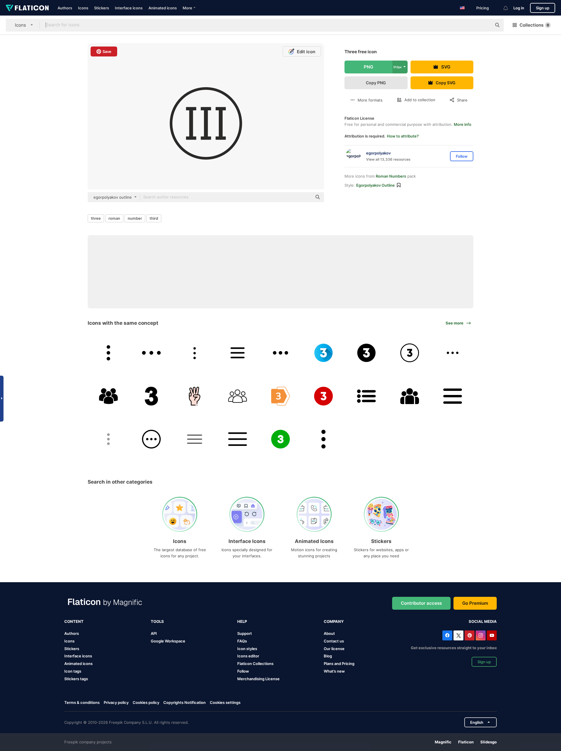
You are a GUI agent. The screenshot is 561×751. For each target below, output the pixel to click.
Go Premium (475, 603)
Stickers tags (76, 678)
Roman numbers (391, 176)
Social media (483, 621)
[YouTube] (492, 635)
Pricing (482, 8)
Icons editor (248, 656)
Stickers (101, 8)
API (154, 633)
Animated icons (162, 8)
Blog (328, 656)
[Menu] (237, 352)
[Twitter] (458, 635)
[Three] (151, 395)
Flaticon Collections (255, 663)
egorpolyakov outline (375, 185)
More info (462, 124)
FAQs (242, 641)
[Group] (409, 395)
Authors (65, 8)
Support (244, 633)
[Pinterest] (470, 635)
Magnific (443, 742)
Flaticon (466, 742)
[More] (151, 352)
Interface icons (129, 8)
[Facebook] (447, 635)
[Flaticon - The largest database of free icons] (27, 8)
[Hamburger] (194, 439)
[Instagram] (481, 635)
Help (242, 621)
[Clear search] (484, 25)
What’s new (334, 671)
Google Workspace (168, 641)
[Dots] (108, 352)
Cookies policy (146, 702)
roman (114, 218)
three (96, 218)
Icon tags (72, 671)
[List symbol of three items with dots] (366, 395)
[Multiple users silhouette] (108, 395)
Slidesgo (488, 742)
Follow (243, 671)
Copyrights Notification (184, 702)
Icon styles (247, 648)
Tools (157, 621)
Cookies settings (225, 702)
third (154, 218)
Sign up (542, 8)
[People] (237, 395)
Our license (334, 648)
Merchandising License (258, 678)
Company (334, 621)
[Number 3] (323, 352)
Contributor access (421, 603)
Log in (518, 8)
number (135, 218)
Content (74, 621)
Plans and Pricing (339, 663)
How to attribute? (403, 136)
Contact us (334, 641)
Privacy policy (116, 702)
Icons (83, 8)
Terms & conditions (82, 702)
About (329, 633)
